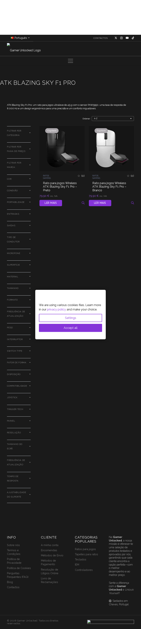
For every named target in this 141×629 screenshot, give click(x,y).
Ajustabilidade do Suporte (16, 494)
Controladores (84, 569)
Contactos (13, 587)
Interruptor (15, 339)
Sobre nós (13, 545)
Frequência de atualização (16, 462)
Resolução (14, 432)
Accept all (70, 327)
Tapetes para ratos (86, 554)
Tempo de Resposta (12, 478)
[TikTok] (133, 38)
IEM (77, 564)
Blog (10, 582)
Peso (10, 327)
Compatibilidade (17, 386)
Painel (11, 421)
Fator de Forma (16, 362)
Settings (70, 317)
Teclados (80, 559)
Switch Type (14, 351)
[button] (70, 60)
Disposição (14, 374)
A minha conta (49, 545)
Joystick (12, 397)
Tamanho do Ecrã (14, 446)
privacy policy (56, 309)
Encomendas (49, 550)
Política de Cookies (19, 568)
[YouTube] (127, 38)
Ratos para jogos (85, 549)
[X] (116, 38)
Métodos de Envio (52, 555)
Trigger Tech (15, 409)
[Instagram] (121, 38)
